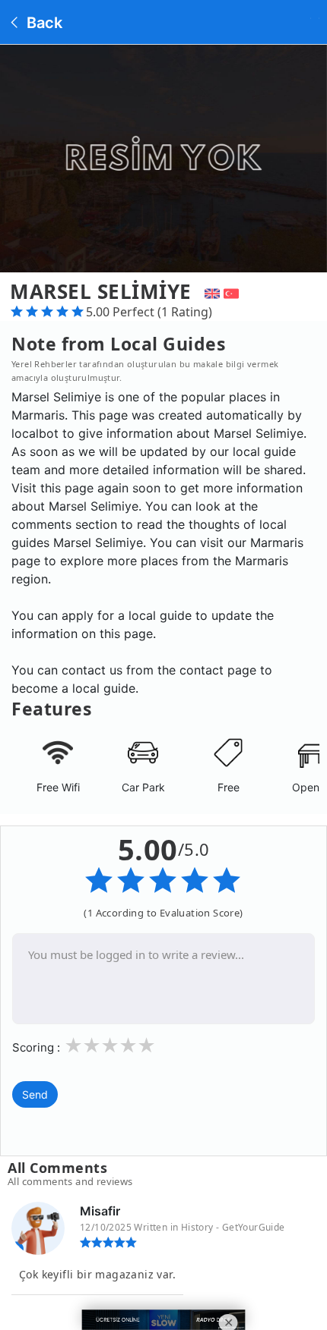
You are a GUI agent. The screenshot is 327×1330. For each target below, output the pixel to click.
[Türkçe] (233, 291)
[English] (210, 291)
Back (42, 23)
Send (35, 1094)
